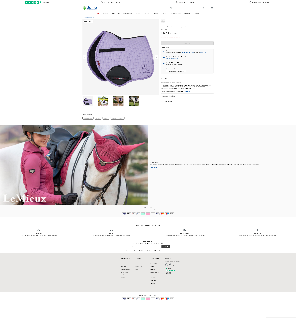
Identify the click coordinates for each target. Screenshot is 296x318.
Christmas (152, 283)
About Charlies (139, 261)
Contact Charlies (124, 272)
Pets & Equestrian (88, 118)
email (187, 52)
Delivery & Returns (166, 101)
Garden (152, 261)
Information (139, 258)
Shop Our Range (154, 258)
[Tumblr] (173, 264)
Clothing (152, 266)
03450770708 (203, 52)
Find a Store (123, 266)
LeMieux (98, 118)
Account (199, 9)
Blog (137, 269)
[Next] (156, 57)
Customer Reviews (125, 269)
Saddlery (106, 118)
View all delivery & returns (172, 58)
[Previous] (84, 57)
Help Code (123, 278)
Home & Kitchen (154, 264)
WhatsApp (191, 52)
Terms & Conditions (140, 264)
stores (203, 9)
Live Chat (123, 275)
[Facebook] (170, 264)
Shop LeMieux (153, 167)
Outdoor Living (154, 275)
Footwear (152, 269)
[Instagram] (166, 264)
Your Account (124, 261)
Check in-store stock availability (176, 71)
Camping (152, 278)
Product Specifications (168, 96)
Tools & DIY (153, 280)
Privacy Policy (139, 266)
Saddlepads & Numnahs (117, 118)
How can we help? (125, 258)
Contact (207, 9)
